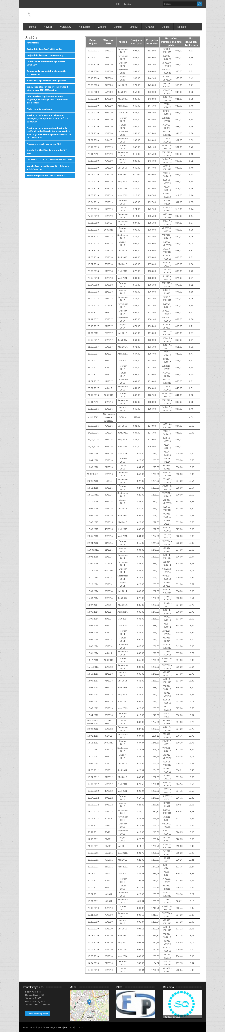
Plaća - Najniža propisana (39, 109)
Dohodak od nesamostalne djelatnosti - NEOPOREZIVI (46, 73)
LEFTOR (79, 1027)
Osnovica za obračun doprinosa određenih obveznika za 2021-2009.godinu (48, 88)
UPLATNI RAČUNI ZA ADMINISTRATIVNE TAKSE (49, 159)
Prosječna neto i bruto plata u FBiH (44, 144)
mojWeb (64, 1027)
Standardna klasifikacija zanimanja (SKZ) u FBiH (48, 152)
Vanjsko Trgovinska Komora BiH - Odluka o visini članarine (48, 168)
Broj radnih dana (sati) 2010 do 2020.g (45, 55)
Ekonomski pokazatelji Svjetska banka (46, 175)
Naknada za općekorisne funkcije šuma (46, 80)
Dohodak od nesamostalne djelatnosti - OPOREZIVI (46, 63)
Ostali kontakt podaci (38, 1013)
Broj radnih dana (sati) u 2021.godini (44, 49)
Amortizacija (33, 42)
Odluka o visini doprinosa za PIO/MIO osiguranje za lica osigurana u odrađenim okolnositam (47, 99)
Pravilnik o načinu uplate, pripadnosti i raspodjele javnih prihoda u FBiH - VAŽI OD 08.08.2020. (48, 118)
